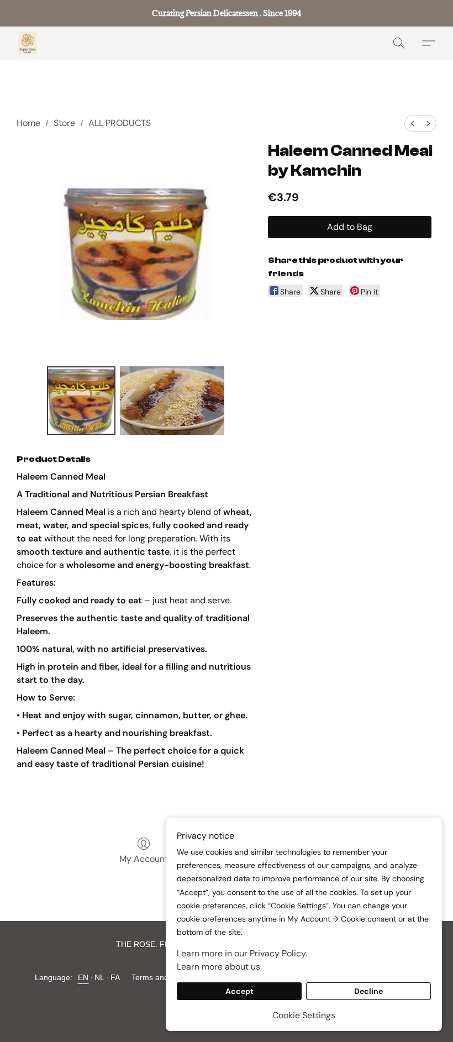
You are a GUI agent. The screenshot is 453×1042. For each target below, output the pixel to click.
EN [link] (83, 977)
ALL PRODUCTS (119, 123)
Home (28, 123)
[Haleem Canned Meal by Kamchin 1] (172, 400)
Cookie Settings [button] (303, 1015)
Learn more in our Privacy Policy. (242, 953)
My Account (143, 859)
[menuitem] (412, 123)
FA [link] (115, 977)
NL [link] (99, 977)
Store (64, 123)
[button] (27, 43)
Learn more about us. (219, 966)
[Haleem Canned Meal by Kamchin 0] (81, 400)
